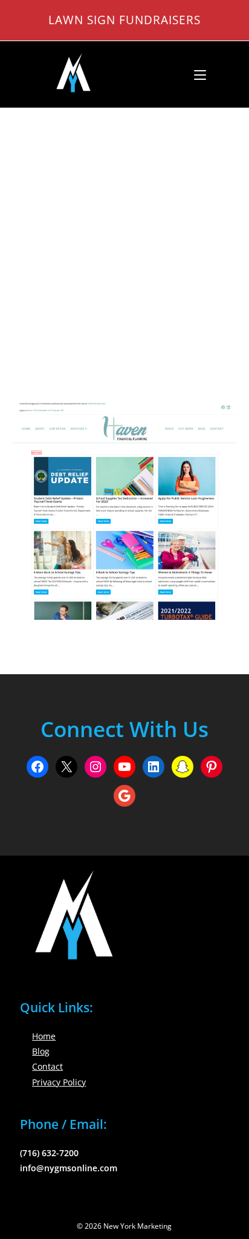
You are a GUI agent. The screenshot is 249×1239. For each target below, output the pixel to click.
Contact (47, 1066)
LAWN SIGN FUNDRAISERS (124, 19)
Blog (41, 1051)
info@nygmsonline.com (68, 1168)
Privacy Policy (59, 1082)
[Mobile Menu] (195, 74)
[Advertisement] (124, 238)
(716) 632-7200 (49, 1153)
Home (44, 1036)
